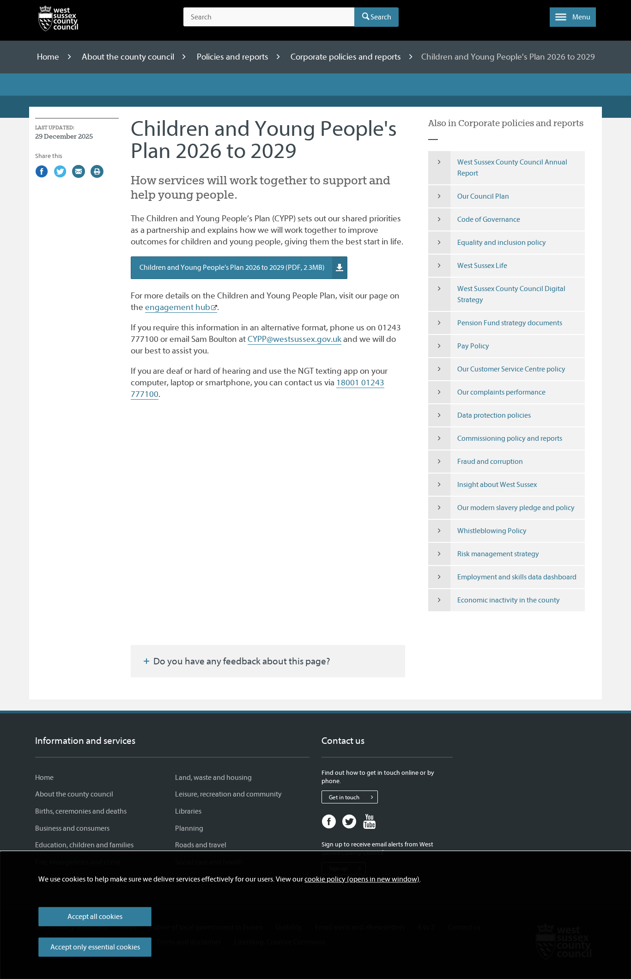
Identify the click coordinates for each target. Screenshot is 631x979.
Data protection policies (494, 415)
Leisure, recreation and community (228, 794)
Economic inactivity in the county (508, 600)
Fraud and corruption (490, 461)
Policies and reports (233, 57)
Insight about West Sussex (497, 484)
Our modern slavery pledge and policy (516, 508)
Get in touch (344, 797)
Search (380, 17)
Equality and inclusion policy (501, 242)
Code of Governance (488, 219)
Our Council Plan (483, 196)
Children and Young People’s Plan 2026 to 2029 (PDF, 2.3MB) (232, 267)
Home (49, 57)
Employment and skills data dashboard (516, 577)
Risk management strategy (498, 554)
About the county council (129, 57)
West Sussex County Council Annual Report (512, 167)
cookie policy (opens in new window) (361, 879)
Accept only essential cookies (95, 947)
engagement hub (177, 307)
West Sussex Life (482, 265)
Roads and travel (200, 845)
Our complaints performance (501, 392)
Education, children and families (84, 845)
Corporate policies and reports (347, 57)
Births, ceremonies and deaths (81, 811)
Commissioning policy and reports (509, 438)
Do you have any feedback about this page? (241, 661)
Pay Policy (473, 346)
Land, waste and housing (213, 777)
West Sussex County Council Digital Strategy (511, 294)
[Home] (58, 20)
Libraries (188, 811)
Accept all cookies (94, 916)
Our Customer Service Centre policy (511, 369)
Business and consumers (72, 828)
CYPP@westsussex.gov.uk (294, 339)
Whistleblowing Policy (492, 531)
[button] (573, 17)
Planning (189, 828)
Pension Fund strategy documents (509, 323)
